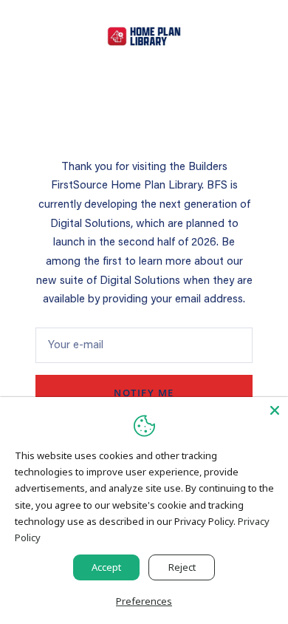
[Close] (274, 410)
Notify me (144, 392)
